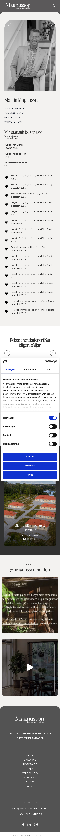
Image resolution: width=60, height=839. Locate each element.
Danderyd (30, 755)
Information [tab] (30, 369)
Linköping (30, 760)
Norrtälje (30, 764)
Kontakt (30, 787)
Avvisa (30, 475)
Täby (30, 769)
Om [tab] (49, 369)
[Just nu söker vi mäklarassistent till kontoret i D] (30, 667)
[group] (30, 512)
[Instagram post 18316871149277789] (30, 605)
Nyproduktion (30, 773)
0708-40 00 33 (12, 117)
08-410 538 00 (30, 803)
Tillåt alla (30, 456)
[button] (7, 353)
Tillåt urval (30, 465)
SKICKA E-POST (13, 122)
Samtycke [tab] (11, 369)
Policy (54, 835)
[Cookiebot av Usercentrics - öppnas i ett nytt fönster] (44, 362)
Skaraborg (30, 778)
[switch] (53, 426)
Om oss (30, 782)
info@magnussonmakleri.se (30, 809)
